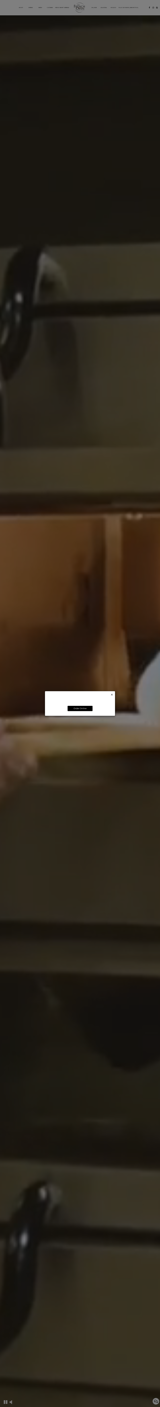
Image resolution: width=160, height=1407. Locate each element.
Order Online (80, 708)
